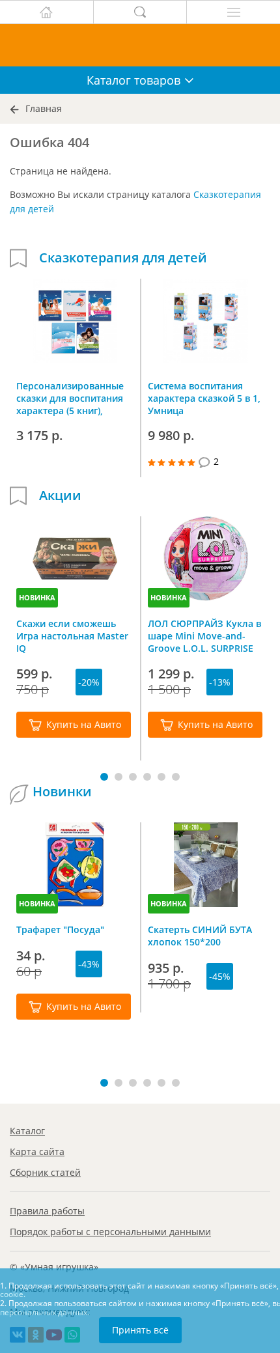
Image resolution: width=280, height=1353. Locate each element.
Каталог (27, 1130)
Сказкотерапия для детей (123, 258)
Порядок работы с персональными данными (110, 1231)
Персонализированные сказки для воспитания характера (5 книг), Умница (70, 398)
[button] (104, 777)
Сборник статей (45, 1172)
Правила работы (47, 1211)
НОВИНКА (37, 597)
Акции (60, 495)
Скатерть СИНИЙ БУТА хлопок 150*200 (200, 935)
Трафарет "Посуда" (60, 929)
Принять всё (140, 1330)
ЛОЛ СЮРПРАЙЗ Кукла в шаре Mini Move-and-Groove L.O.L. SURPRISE (204, 635)
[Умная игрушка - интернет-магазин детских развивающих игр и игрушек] (140, 45)
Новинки (62, 792)
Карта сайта (37, 1151)
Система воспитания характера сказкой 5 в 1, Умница (204, 398)
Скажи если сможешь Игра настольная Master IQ (72, 635)
